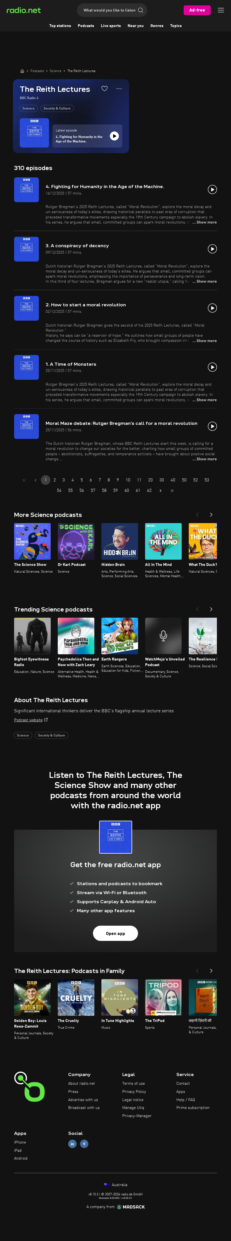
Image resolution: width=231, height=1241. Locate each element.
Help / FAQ (185, 1100)
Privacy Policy (134, 1092)
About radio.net (81, 1084)
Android (21, 1158)
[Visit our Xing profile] (84, 1144)
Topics (176, 26)
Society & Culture (57, 108)
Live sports (111, 26)
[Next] (211, 513)
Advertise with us (83, 1100)
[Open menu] (220, 10)
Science (29, 108)
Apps (180, 1092)
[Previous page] (35, 480)
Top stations (60, 26)
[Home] (22, 71)
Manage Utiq (133, 1108)
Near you (136, 26)
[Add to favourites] (104, 88)
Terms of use (133, 1084)
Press (73, 1092)
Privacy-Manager (137, 1116)
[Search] (140, 10)
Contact (183, 1084)
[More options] (119, 88)
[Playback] (114, 135)
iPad (18, 1151)
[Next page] (160, 490)
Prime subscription (193, 1108)
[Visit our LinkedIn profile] (72, 1144)
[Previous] (197, 513)
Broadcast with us (84, 1108)
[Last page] (171, 490)
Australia (119, 1185)
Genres (156, 26)
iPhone (20, 1142)
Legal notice (132, 1100)
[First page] (24, 480)
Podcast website (28, 720)
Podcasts (86, 26)
